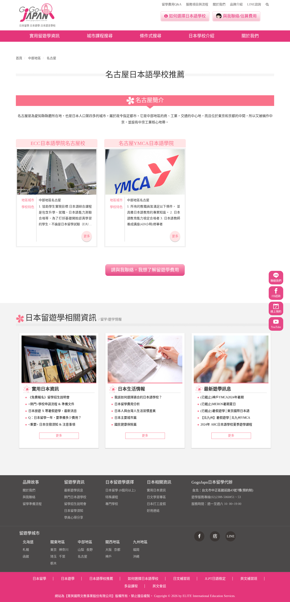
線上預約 (276, 311)
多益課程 (131, 586)
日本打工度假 (156, 504)
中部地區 (85, 542)
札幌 (26, 549)
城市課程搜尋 (100, 36)
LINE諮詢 (254, 4)
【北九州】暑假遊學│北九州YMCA (225, 417)
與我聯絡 (29, 497)
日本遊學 (68, 578)
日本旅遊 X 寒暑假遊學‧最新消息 (52, 411)
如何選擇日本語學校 (187, 16)
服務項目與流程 (197, 4)
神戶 (108, 556)
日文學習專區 (156, 497)
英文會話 (159, 586)
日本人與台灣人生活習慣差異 (135, 411)
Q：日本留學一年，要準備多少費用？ (54, 417)
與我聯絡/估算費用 (240, 16)
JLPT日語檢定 (215, 578)
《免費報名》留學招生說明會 (49, 397)
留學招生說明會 (75, 504)
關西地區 (112, 542)
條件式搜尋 (150, 36)
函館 (26, 556)
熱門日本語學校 (75, 497)
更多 (87, 236)
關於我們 (219, 4)
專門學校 (111, 504)
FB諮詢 (276, 296)
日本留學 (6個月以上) (120, 490)
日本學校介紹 (201, 36)
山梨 (81, 549)
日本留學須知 (73, 510)
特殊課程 (111, 497)
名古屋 (82, 556)
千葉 (62, 556)
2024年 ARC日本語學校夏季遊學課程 (226, 424)
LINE (230, 536)
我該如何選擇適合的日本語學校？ (138, 397)
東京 (53, 549)
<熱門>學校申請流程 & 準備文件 (51, 404)
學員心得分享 (73, 517)
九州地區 (140, 542)
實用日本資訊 (156, 490)
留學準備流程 (32, 504)
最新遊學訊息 (73, 490)
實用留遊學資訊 (44, 36)
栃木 (53, 563)
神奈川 (63, 549)
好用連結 (153, 510)
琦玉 (53, 556)
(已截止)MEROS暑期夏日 (218, 404)
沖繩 (136, 556)
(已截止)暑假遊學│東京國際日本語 (225, 411)
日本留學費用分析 (127, 404)
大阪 (108, 549)
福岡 (136, 549)
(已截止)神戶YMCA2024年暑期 (222, 397)
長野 (89, 549)
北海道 (28, 542)
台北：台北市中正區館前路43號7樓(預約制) (222, 490)
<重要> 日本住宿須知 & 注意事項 (51, 424)
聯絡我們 (276, 280)
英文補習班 (248, 578)
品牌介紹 (236, 4)
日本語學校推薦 (101, 578)
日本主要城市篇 (125, 417)
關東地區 (57, 542)
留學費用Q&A (171, 4)
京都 (117, 549)
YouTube (276, 327)
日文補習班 (181, 578)
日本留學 (39, 578)
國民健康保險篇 (125, 424)
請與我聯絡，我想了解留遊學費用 (145, 269)
